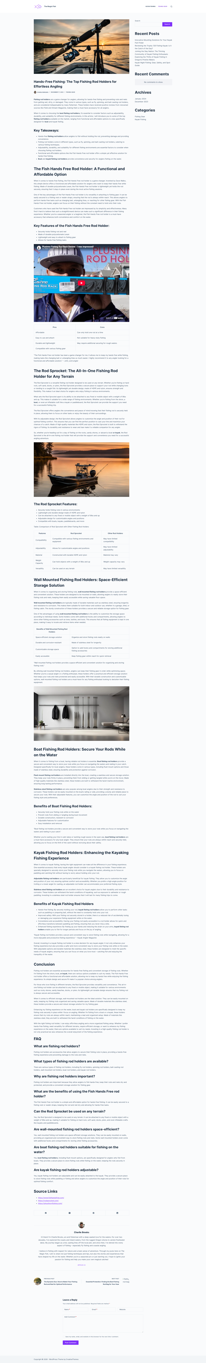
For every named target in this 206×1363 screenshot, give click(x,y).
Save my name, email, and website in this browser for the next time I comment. (92, 1336)
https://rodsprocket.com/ (48, 1201)
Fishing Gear (70, 92)
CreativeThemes (72, 1359)
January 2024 (140, 99)
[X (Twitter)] (70, 1213)
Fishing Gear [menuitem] (162, 6)
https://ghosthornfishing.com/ (50, 1203)
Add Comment (70, 1317)
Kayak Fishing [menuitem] (150, 6)
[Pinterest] (93, 1213)
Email (94, 1309)
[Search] (171, 6)
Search (137, 21)
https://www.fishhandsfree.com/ (51, 1198)
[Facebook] (46, 1213)
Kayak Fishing (140, 119)
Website (122, 1309)
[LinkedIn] (117, 1213)
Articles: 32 (82, 1265)
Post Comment (70, 1343)
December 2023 (141, 102)
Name (67, 1309)
